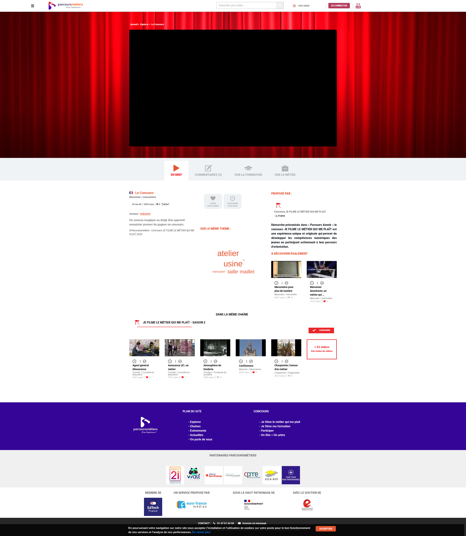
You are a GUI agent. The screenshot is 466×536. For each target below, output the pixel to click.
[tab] (176, 171)
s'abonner (324, 330)
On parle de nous (201, 439)
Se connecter (339, 5)
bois (244, 260)
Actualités (196, 435)
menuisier (218, 271)
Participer (267, 430)
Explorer (144, 24)
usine (233, 263)
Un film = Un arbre (273, 435)
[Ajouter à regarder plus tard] (277, 283)
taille (233, 271)
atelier (228, 253)
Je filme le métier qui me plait (280, 422)
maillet (247, 271)
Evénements (198, 430)
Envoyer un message (254, 523)
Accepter (325, 528)
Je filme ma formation (275, 426)
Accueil (134, 24)
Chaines (195, 426)
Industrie (145, 213)
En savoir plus (201, 532)
